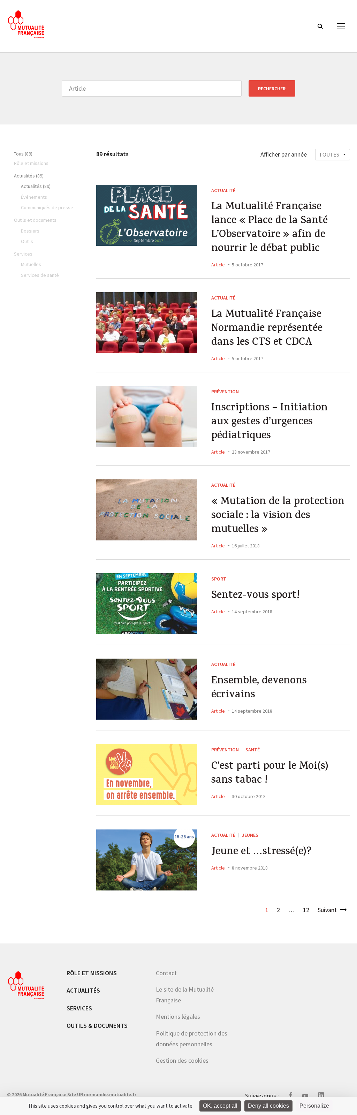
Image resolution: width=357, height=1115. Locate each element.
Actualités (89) (29, 176)
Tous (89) (23, 154)
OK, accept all (220, 1106)
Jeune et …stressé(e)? (261, 852)
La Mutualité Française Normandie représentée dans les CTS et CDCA (266, 329)
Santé (252, 749)
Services (79, 1008)
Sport (218, 579)
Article (218, 264)
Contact (166, 973)
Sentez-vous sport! (255, 596)
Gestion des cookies (182, 1060)
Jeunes (250, 835)
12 (306, 910)
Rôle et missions (92, 973)
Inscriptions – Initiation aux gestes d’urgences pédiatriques (269, 422)
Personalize (314, 1106)
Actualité (223, 190)
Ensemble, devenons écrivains (259, 689)
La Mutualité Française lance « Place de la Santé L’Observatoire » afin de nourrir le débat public (269, 228)
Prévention (225, 391)
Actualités (83, 990)
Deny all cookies (268, 1106)
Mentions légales (178, 1016)
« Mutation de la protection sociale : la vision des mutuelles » (277, 516)
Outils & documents (97, 1026)
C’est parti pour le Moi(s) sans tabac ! (269, 774)
